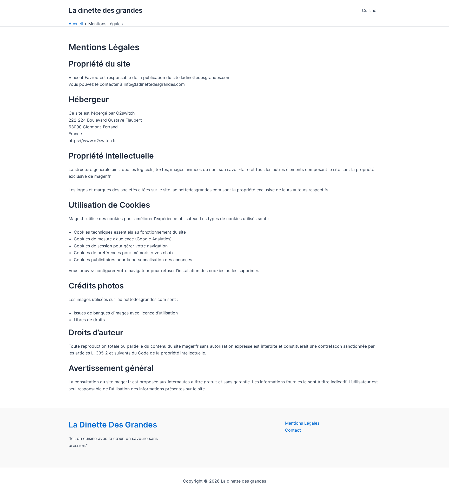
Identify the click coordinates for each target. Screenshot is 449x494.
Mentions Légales (302, 423)
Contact (293, 430)
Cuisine (369, 10)
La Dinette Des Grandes (113, 424)
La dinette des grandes (105, 10)
